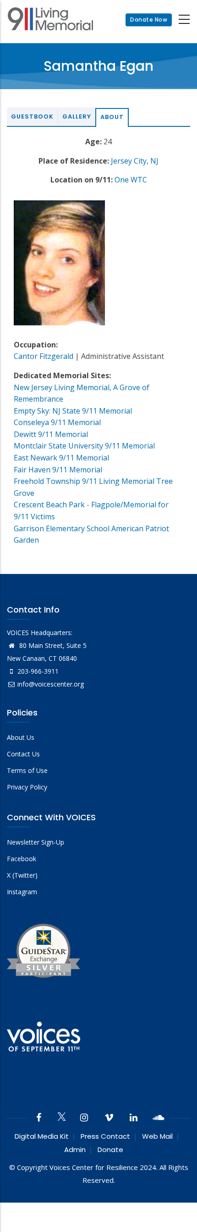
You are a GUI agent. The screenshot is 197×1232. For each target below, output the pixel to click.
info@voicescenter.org (50, 684)
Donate (110, 1149)
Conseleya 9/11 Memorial (57, 422)
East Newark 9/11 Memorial (61, 458)
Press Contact (105, 1136)
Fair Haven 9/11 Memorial (58, 470)
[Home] (50, 20)
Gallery (76, 116)
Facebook (21, 858)
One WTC (131, 180)
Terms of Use (27, 770)
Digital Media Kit (42, 1136)
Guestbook (32, 116)
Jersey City (129, 161)
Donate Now (148, 19)
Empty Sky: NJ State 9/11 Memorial (73, 411)
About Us (20, 737)
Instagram (22, 891)
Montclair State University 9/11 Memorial (84, 446)
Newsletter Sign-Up (35, 842)
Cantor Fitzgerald (43, 356)
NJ (154, 161)
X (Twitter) (22, 875)
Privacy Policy (27, 787)
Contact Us (23, 753)
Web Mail (157, 1136)
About (112, 117)
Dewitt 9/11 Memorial (51, 434)
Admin (75, 1149)
